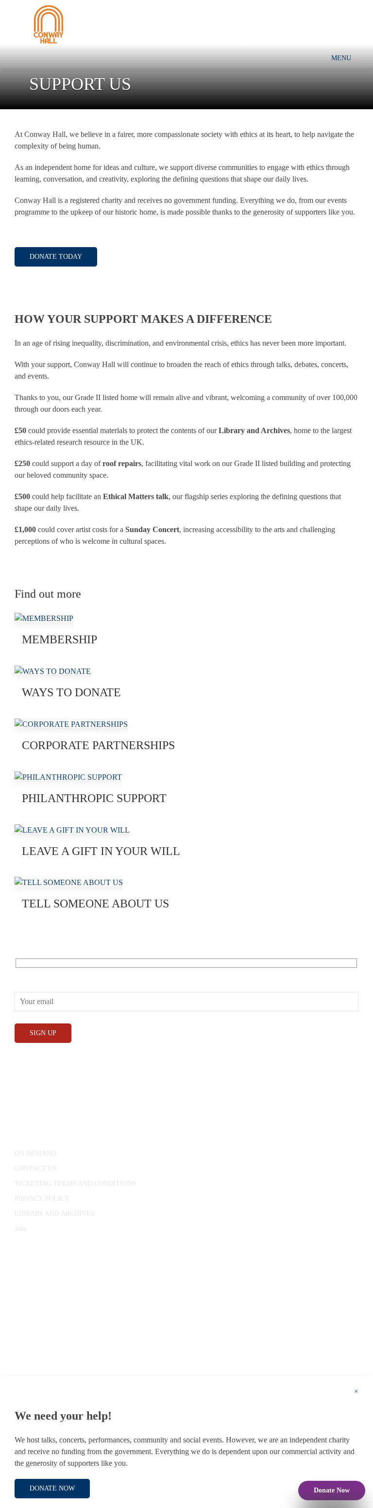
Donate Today (56, 256)
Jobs (20, 1228)
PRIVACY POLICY (42, 1198)
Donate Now (332, 1490)
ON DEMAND (35, 1153)
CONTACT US (36, 1168)
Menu (341, 58)
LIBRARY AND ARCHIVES (55, 1213)
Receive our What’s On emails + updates (77, 974)
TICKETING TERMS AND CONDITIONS (75, 1183)
